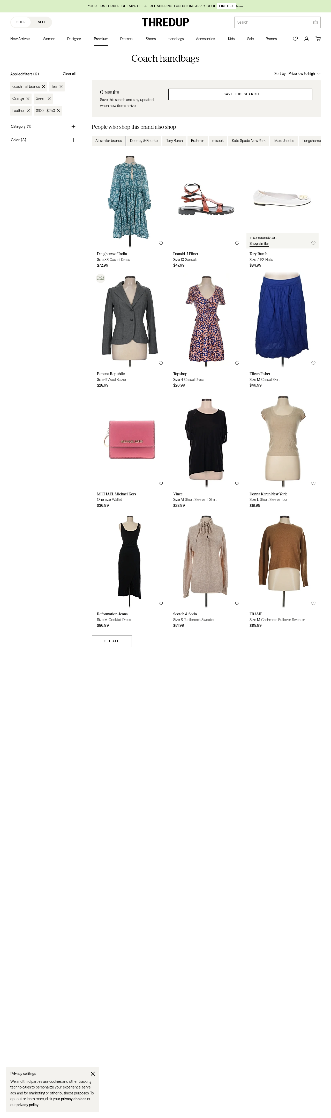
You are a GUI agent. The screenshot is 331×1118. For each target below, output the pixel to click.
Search (242, 22)
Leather (18, 110)
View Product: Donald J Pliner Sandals (206, 211)
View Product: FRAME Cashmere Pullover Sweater (282, 571)
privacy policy (28, 1104)
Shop (21, 22)
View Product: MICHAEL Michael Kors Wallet (130, 451)
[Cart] (318, 38)
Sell (42, 22)
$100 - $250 (45, 110)
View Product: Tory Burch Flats (282, 211)
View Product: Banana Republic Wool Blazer (130, 331)
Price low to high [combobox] (302, 73)
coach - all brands (26, 86)
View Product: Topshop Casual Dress (206, 331)
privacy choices (73, 1098)
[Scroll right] (312, 141)
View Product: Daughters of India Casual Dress (130, 211)
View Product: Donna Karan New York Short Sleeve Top (282, 451)
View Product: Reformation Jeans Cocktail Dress (130, 571)
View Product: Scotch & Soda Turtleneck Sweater (206, 571)
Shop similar (259, 243)
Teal (54, 86)
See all (111, 641)
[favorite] (161, 243)
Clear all (69, 74)
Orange (18, 98)
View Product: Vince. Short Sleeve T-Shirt (206, 451)
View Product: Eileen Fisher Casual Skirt (282, 331)
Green (41, 98)
